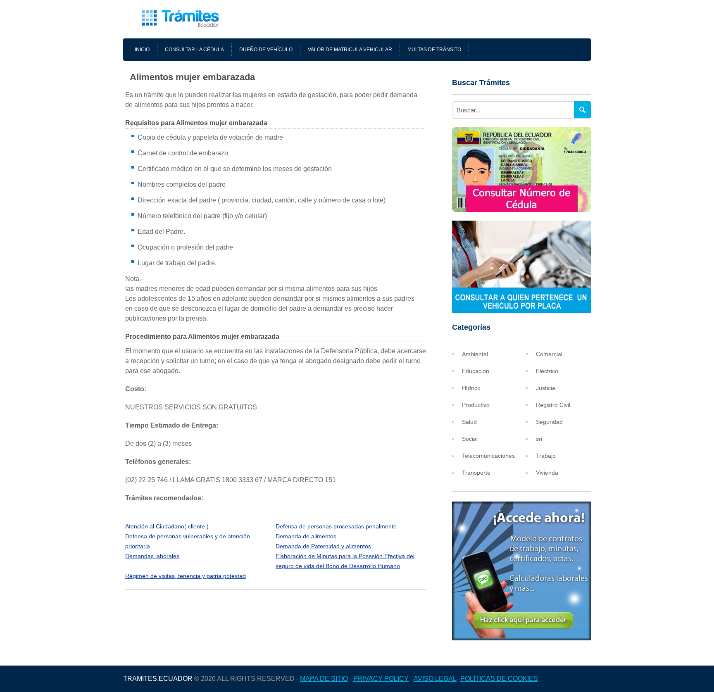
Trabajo (546, 455)
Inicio (142, 49)
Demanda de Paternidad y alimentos (323, 546)
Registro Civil (553, 405)
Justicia (545, 388)
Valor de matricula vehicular (350, 49)
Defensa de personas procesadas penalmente (336, 526)
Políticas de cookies (499, 678)
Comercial (549, 354)
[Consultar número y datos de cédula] (521, 209)
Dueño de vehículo (266, 49)
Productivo (476, 405)
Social (470, 438)
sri (539, 438)
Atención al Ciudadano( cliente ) (167, 526)
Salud (469, 422)
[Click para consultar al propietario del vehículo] (521, 310)
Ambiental (475, 354)
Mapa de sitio (324, 678)
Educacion (475, 371)
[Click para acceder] (521, 638)
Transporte (476, 472)
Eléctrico (547, 371)
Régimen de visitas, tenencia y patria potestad (185, 576)
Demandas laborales (152, 556)
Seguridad (549, 422)
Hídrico (471, 388)
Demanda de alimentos (306, 536)
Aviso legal (435, 678)
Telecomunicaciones (488, 455)
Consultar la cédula (194, 49)
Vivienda (547, 472)
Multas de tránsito (434, 49)
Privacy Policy (381, 678)
